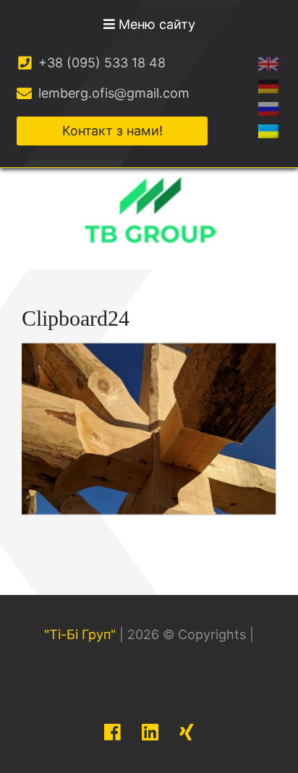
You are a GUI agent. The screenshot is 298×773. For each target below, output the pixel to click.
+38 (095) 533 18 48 (100, 62)
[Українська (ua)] (268, 130)
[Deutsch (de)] (268, 86)
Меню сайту (155, 24)
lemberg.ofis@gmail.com (112, 93)
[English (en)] (268, 63)
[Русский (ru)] (268, 108)
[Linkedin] (150, 732)
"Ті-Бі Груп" (80, 634)
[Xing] (187, 732)
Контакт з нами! (112, 130)
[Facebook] (112, 732)
